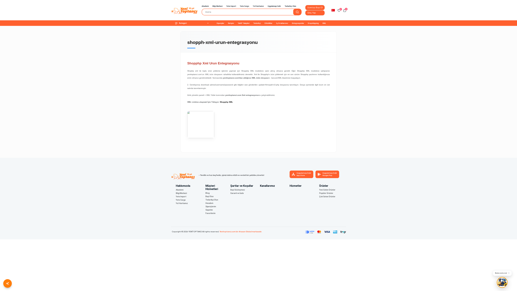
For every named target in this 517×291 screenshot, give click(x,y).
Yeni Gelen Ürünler (327, 190)
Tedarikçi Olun (290, 6)
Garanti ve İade (237, 193)
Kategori (183, 23)
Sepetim (209, 210)
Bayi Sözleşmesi (237, 190)
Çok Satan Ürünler (327, 196)
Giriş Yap (311, 13)
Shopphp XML (226, 102)
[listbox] (333, 10)
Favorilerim (210, 213)
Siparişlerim (210, 206)
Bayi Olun (209, 196)
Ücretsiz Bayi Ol (315, 7)
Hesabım (209, 203)
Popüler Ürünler (326, 193)
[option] (333, 10)
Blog (207, 193)
